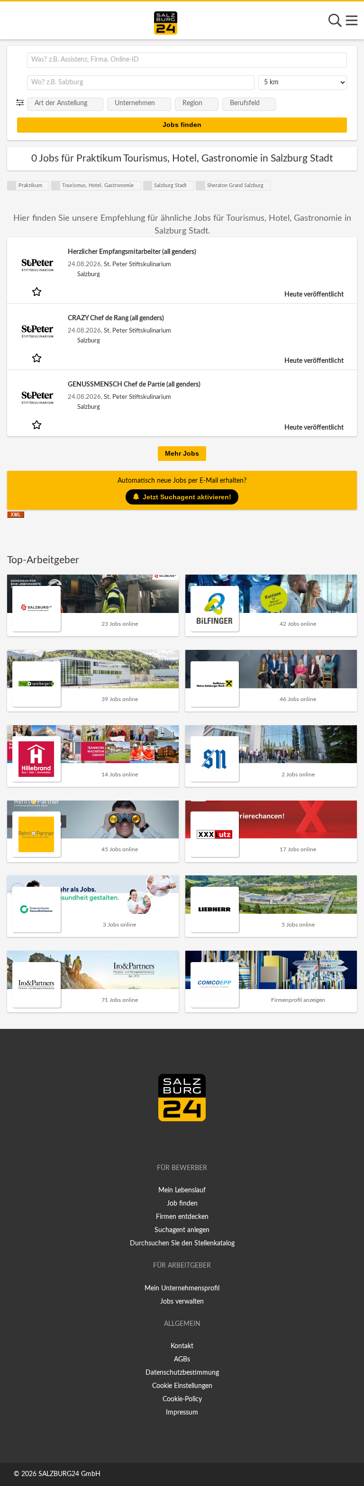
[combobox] (187, 60)
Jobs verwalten (182, 1301)
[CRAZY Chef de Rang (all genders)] (37, 331)
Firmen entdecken (182, 1217)
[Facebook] (178, 1141)
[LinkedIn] (192, 1141)
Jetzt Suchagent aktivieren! (187, 497)
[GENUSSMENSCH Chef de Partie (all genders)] (37, 397)
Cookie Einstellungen (182, 1386)
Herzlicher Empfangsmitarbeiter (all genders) (132, 252)
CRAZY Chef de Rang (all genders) (116, 318)
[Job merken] (38, 291)
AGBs (182, 1359)
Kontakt (182, 1346)
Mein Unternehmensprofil (182, 1288)
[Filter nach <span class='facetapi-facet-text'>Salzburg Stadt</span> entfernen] (148, 185)
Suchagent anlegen (182, 1230)
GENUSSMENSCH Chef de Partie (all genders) (134, 384)
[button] (22, 103)
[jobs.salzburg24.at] (165, 21)
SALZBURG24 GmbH (69, 1474)
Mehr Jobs (182, 453)
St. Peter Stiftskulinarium (137, 264)
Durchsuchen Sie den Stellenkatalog (182, 1243)
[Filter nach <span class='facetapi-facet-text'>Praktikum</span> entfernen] (12, 185)
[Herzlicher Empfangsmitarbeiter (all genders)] (37, 265)
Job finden (182, 1203)
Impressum (182, 1412)
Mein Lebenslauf (182, 1190)
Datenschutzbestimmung (182, 1372)
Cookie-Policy (182, 1399)
